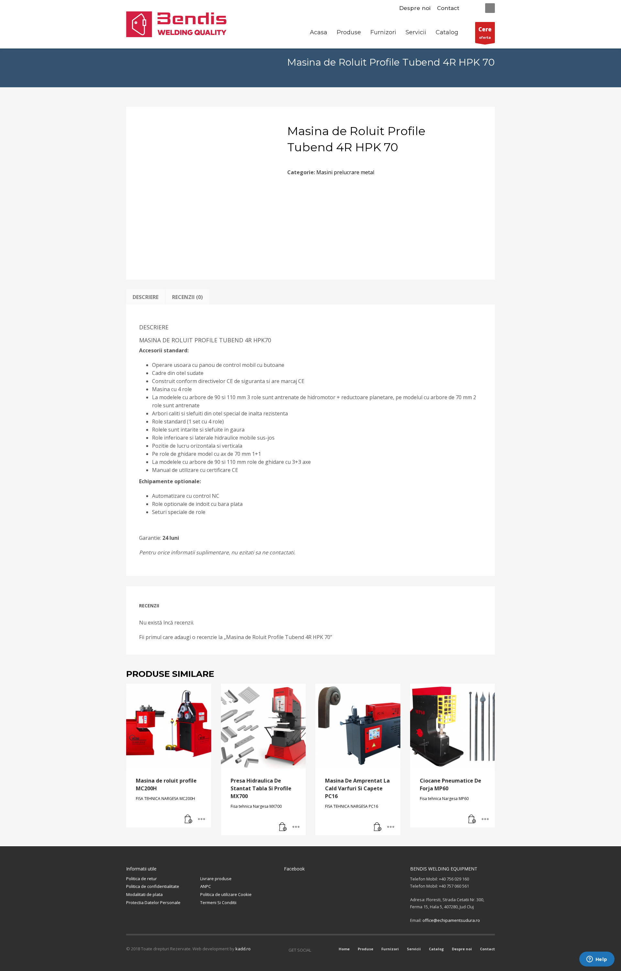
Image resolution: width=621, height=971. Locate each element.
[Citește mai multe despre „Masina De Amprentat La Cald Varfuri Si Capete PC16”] (377, 827)
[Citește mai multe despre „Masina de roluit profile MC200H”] (188, 819)
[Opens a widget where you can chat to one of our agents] (597, 960)
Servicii (414, 948)
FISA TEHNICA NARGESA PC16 (351, 806)
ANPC (205, 886)
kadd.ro (243, 949)
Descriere (145, 297)
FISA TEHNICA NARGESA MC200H (165, 798)
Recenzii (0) (187, 297)
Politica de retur (141, 878)
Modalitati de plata (144, 894)
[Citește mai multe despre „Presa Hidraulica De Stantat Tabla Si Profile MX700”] (283, 827)
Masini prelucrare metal (345, 172)
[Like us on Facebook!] (316, 950)
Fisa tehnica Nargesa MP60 (444, 798)
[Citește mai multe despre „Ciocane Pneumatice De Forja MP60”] (472, 819)
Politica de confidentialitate (152, 886)
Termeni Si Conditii (218, 902)
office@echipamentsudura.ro (451, 920)
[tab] (145, 297)
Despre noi (414, 8)
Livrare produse (216, 878)
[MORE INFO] (201, 819)
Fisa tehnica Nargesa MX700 (256, 806)
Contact (448, 8)
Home (344, 948)
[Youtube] (326, 950)
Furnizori (390, 948)
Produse (365, 948)
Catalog (436, 948)
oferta (485, 33)
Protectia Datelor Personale (153, 902)
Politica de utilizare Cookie (226, 894)
